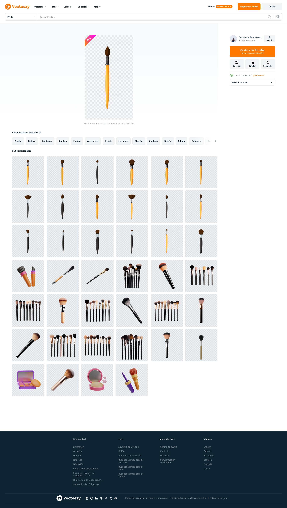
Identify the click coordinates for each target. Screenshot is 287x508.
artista (108, 141)
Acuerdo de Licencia (128, 446)
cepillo (18, 141)
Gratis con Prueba (252, 51)
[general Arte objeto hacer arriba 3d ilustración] (132, 380)
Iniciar (272, 6)
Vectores (38, 6)
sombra (63, 141)
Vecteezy (77, 451)
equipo (77, 141)
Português (209, 455)
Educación (78, 464)
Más (96, 6)
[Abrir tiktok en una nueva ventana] (106, 498)
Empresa (77, 459)
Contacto (164, 451)
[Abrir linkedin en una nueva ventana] (96, 498)
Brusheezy (78, 446)
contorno (47, 141)
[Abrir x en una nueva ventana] (111, 498)
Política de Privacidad (197, 498)
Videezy (77, 455)
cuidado (153, 141)
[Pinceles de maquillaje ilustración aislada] (28, 172)
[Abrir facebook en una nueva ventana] (87, 498)
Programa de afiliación (129, 455)
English (207, 446)
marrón (139, 141)
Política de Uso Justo (219, 498)
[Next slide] (213, 141)
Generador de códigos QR (86, 484)
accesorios (92, 141)
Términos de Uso (178, 498)
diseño (167, 141)
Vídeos (67, 6)
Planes (211, 6)
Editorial (82, 6)
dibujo (181, 141)
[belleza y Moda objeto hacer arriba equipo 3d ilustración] (28, 380)
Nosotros (164, 455)
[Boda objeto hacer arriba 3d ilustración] (97, 380)
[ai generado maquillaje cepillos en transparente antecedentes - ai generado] (132, 276)
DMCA (121, 451)
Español (208, 451)
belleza (31, 141)
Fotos (53, 6)
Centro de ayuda (168, 446)
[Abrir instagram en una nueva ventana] (91, 498)
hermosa (123, 141)
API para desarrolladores (85, 468)
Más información (239, 82)
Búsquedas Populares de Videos (131, 475)
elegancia (196, 141)
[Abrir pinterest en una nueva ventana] (101, 498)
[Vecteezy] (17, 7)
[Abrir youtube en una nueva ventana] (115, 498)
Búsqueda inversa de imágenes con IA (83, 474)
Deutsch (208, 459)
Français (208, 464)
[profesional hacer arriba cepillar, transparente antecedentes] (201, 345)
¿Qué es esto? (259, 75)
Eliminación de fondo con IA (87, 479)
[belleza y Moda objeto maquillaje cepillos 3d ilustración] (28, 276)
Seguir (270, 40)
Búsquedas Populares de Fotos (131, 468)
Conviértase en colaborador (167, 461)
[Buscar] (269, 17)
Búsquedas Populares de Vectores (131, 461)
